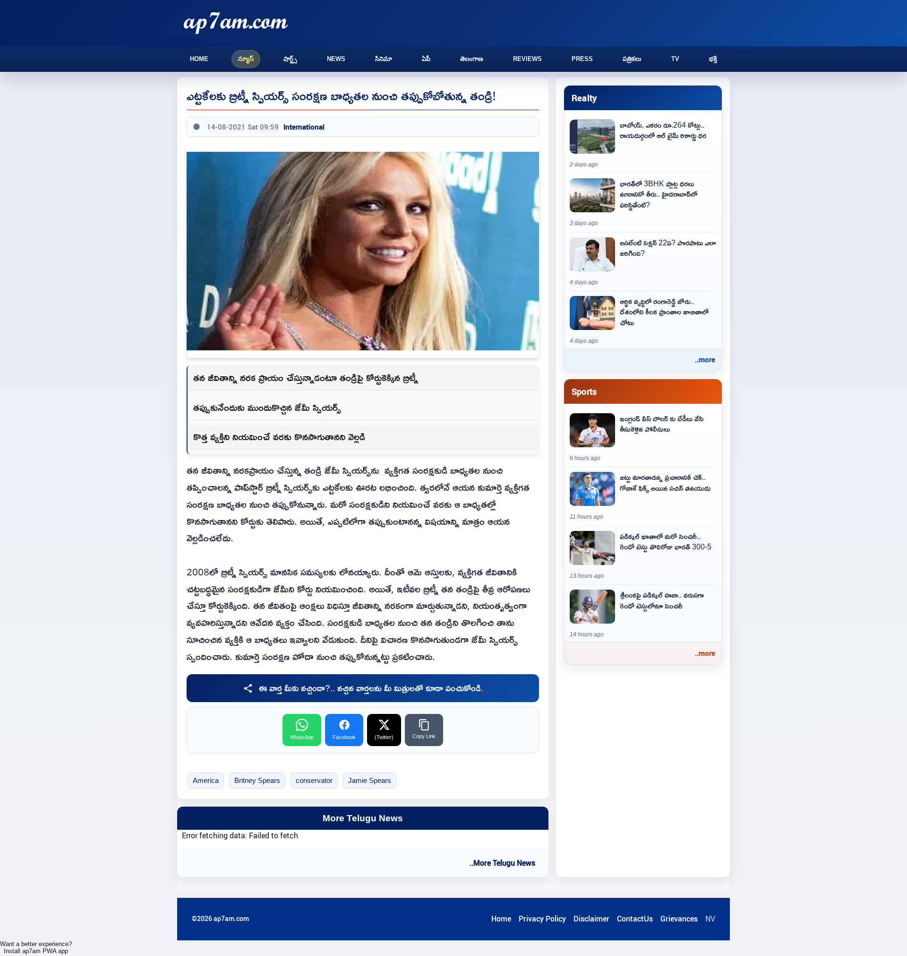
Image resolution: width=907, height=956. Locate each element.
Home (199, 58)
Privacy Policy (542, 918)
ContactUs (635, 918)
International (304, 126)
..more (705, 359)
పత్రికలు (632, 58)
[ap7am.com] (236, 23)
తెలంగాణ (471, 58)
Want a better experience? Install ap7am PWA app (36, 947)
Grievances (679, 918)
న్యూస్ (246, 58)
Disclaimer (591, 918)
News (336, 58)
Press (582, 58)
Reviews (527, 58)
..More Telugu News (502, 863)
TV (675, 58)
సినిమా (383, 58)
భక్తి (713, 58)
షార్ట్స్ (290, 58)
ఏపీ (426, 58)
